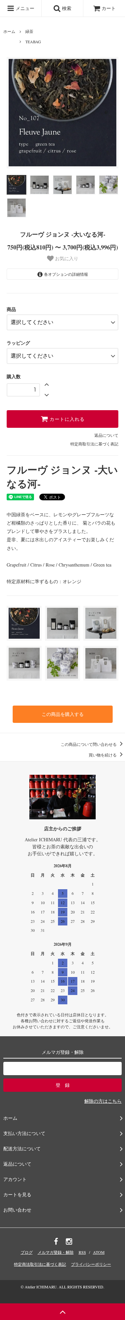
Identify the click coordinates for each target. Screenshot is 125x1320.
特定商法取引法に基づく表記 (40, 1264)
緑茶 (29, 31)
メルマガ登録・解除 (56, 1252)
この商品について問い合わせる (89, 744)
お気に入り (66, 258)
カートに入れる (66, 419)
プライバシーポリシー (91, 1264)
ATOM (99, 1252)
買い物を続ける (103, 754)
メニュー (24, 8)
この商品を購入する (63, 714)
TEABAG (33, 41)
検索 (66, 8)
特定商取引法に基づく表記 (94, 443)
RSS (82, 1252)
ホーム (9, 31)
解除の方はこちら (103, 1101)
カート (109, 8)
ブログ (27, 1252)
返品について (106, 435)
